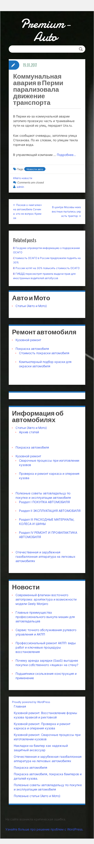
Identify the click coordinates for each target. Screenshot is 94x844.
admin (20, 186)
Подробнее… (66, 155)
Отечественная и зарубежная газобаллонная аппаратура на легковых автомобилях (45, 556)
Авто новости (23, 178)
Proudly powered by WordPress (31, 702)
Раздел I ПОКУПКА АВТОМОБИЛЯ (44, 502)
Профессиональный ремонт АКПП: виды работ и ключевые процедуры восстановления (46, 647)
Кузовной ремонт (28, 340)
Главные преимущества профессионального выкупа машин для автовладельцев (45, 617)
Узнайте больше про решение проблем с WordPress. (44, 829)
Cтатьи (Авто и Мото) (31, 306)
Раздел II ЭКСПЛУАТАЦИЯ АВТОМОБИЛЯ (49, 511)
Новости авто (35, 169)
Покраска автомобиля (32, 348)
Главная (20, 706)
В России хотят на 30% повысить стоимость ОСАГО (46, 268)
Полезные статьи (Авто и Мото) (37, 796)
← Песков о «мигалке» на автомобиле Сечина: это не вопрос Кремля (27, 211)
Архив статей (29, 432)
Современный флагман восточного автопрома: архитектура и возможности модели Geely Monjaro (46, 599)
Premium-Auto (45, 30)
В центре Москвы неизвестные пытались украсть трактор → (66, 211)
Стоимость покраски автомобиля (44, 353)
